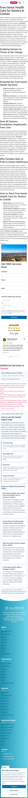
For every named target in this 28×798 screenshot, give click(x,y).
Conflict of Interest (6, 733)
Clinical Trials (5, 709)
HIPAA (3, 741)
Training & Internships (7, 683)
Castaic (20, 27)
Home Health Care (6, 695)
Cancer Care (4, 701)
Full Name (4, 271)
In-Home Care (5, 692)
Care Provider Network (7, 724)
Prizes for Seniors (6, 663)
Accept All (14, 786)
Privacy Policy (5, 736)
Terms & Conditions (7, 730)
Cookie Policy (5, 738)
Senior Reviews (5, 666)
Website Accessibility (7, 727)
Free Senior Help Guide (7, 715)
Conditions (4, 706)
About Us (4, 642)
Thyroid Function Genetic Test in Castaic (11, 404)
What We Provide (6, 631)
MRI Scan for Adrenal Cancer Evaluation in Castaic (13, 402)
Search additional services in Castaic (11, 373)
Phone (3, 280)
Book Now (14, 317)
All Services (4, 712)
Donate (3, 677)
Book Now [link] (3, 243)
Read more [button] (6, 352)
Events (3, 680)
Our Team (4, 640)
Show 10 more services (7, 409)
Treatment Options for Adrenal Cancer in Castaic (13, 383)
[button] (24, 2)
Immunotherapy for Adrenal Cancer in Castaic (12, 385)
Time (3, 308)
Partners (3, 669)
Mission (3, 648)
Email (3, 288)
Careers (3, 674)
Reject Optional (14, 790)
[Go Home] (5, 3)
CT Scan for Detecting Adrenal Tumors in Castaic (13, 400)
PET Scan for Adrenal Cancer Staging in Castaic (13, 395)
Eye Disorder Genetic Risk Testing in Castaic (12, 406)
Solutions (4, 637)
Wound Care (4, 704)
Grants (3, 651)
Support (3, 645)
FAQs (2, 744)
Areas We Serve (5, 634)
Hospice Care (5, 698)
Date (2, 303)
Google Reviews (5, 654)
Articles (3, 672)
